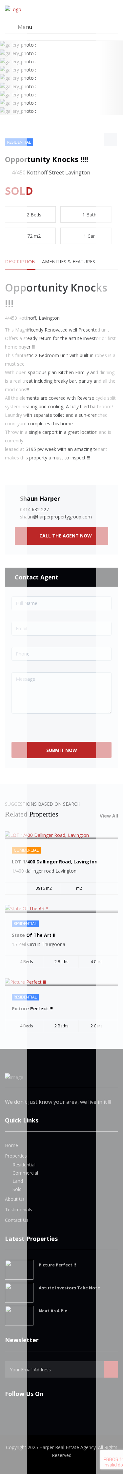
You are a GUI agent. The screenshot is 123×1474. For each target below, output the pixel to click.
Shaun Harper (40, 498)
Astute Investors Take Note (69, 1288)
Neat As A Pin (53, 1311)
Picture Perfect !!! (32, 1009)
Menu (24, 26)
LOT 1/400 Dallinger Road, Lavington (54, 862)
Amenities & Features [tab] (68, 261)
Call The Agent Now (65, 536)
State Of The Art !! (33, 935)
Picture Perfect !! (57, 1265)
